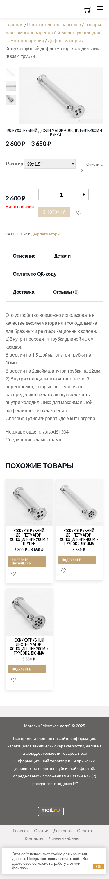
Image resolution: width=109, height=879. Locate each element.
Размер (14, 163)
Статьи (41, 830)
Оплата (84, 830)
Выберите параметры (22, 561)
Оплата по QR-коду (34, 274)
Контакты (34, 838)
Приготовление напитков (54, 24)
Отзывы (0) (66, 292)
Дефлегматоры (64, 40)
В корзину (54, 212)
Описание (24, 256)
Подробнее (71, 560)
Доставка (23, 292)
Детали (62, 256)
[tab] (26, 256)
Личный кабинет (64, 838)
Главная (15, 24)
